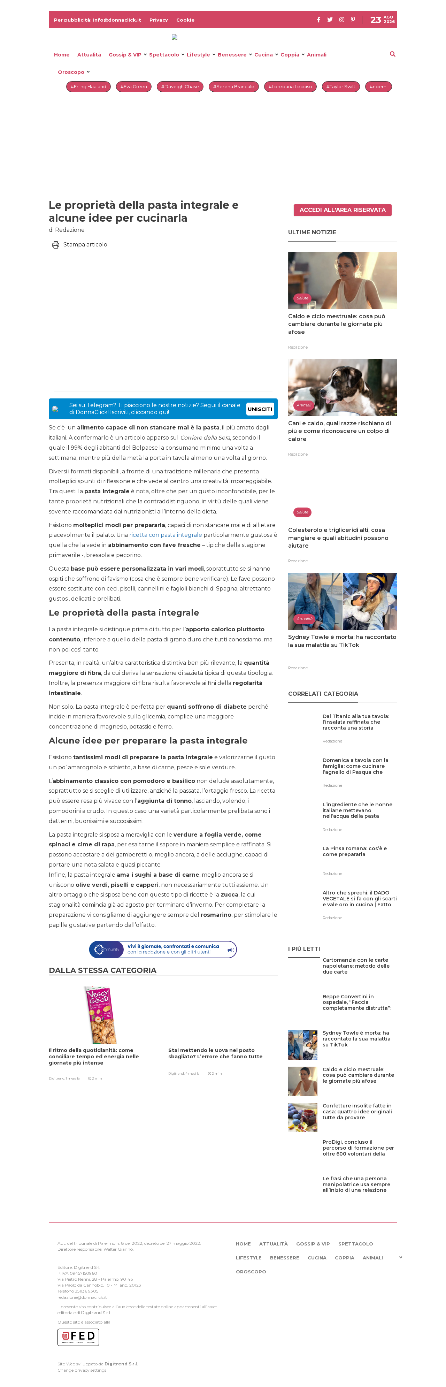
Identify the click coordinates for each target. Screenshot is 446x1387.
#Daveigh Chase (180, 86)
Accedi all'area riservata (343, 210)
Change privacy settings (81, 1370)
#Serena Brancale (233, 86)
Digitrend (91, 1312)
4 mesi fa (192, 1073)
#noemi (378, 86)
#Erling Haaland (88, 86)
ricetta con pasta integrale (165, 535)
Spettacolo (164, 55)
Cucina (263, 55)
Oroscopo (71, 72)
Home (62, 55)
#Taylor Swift (340, 86)
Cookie (185, 20)
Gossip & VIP (125, 55)
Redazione (298, 347)
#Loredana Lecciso (290, 86)
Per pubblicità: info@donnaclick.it (97, 20)
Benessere (232, 55)
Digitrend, (57, 1078)
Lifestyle (198, 55)
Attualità (89, 55)
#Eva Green (134, 86)
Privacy (158, 20)
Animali (316, 55)
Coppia (289, 55)
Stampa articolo (85, 244)
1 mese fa (73, 1078)
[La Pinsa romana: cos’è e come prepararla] (360, 863)
